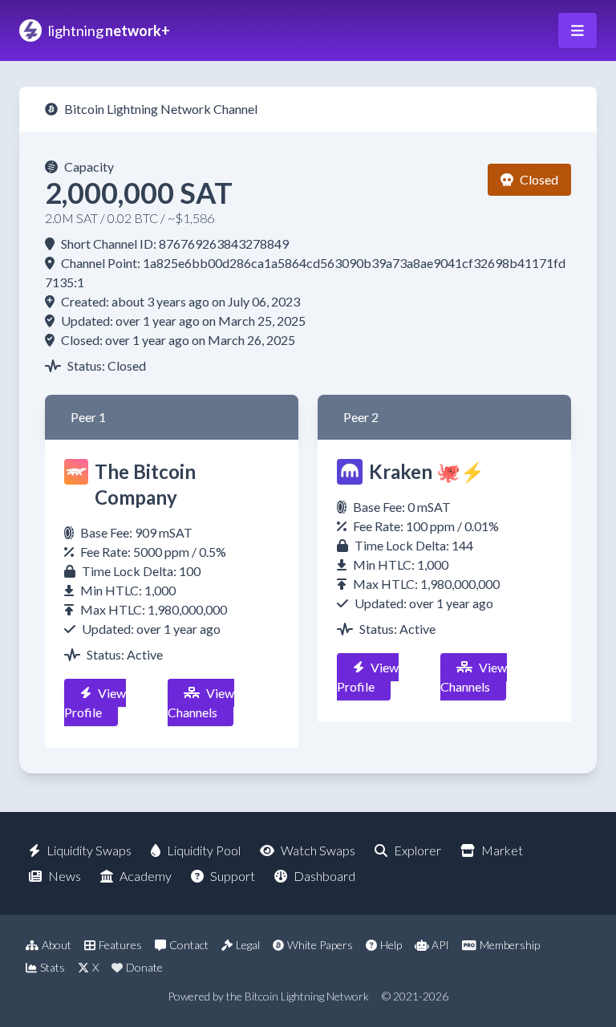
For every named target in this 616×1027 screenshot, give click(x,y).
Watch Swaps (318, 850)
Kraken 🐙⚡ (426, 471)
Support (232, 875)
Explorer (417, 850)
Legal (248, 945)
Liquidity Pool (204, 850)
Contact (189, 945)
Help (391, 945)
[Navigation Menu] (577, 30)
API (440, 945)
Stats (52, 967)
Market (502, 850)
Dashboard (324, 875)
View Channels (201, 702)
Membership (510, 945)
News (64, 875)
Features (120, 945)
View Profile (95, 702)
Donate (144, 967)
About (56, 945)
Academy (146, 875)
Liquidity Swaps (89, 850)
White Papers (320, 945)
